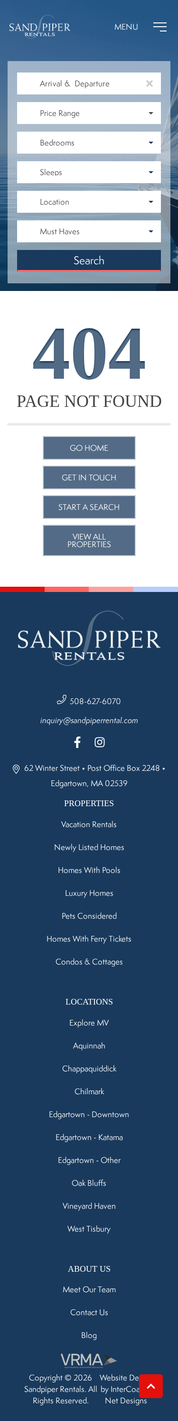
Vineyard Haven (89, 1206)
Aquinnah (89, 1045)
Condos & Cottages (89, 961)
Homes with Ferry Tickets (89, 939)
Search (89, 260)
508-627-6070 (95, 701)
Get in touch (89, 477)
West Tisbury (89, 1229)
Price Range (60, 113)
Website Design (126, 1377)
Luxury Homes (89, 893)
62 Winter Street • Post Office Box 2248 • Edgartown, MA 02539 (94, 775)
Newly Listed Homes (89, 847)
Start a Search (89, 507)
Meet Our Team (89, 1289)
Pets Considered (89, 916)
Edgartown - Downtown (89, 1114)
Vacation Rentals (89, 824)
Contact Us (89, 1312)
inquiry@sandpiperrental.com (89, 720)
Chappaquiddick (89, 1068)
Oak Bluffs (89, 1183)
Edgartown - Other (89, 1160)
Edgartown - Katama (89, 1137)
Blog (89, 1335)
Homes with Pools (89, 870)
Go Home (89, 448)
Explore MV (89, 1022)
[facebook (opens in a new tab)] (78, 742)
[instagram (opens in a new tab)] (99, 742)
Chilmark (89, 1091)
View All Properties (89, 540)
